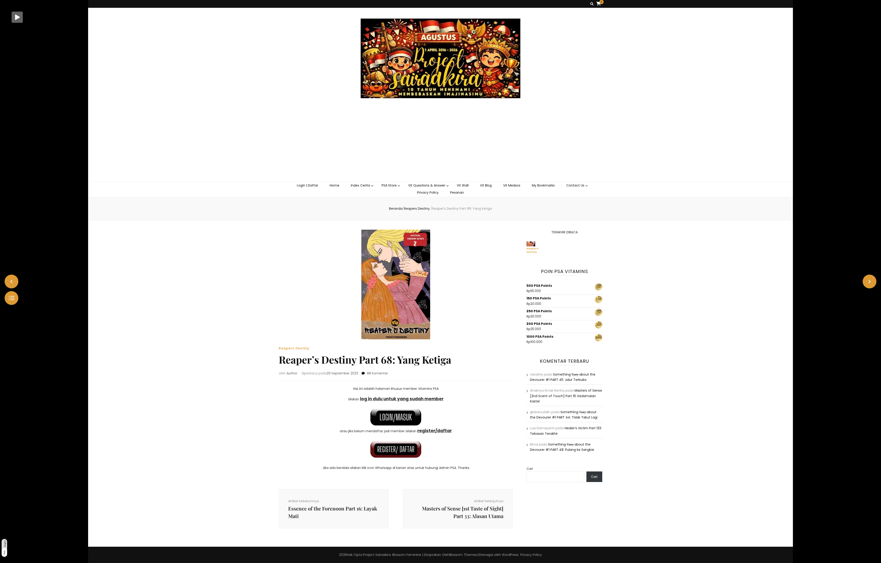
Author (292, 373)
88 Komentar (377, 373)
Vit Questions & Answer (426, 185)
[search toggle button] (592, 4)
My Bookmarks (543, 185)
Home (334, 185)
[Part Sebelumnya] (11, 281)
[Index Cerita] (11, 298)
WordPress (510, 554)
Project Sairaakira (377, 554)
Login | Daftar (307, 185)
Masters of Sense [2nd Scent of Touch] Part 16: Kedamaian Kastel (566, 395)
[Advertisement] (440, 147)
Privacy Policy (428, 192)
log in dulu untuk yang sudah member (401, 399)
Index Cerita (360, 185)
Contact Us (575, 185)
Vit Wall (462, 185)
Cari (530, 468)
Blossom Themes (463, 554)
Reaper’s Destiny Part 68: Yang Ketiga (532, 250)
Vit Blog (486, 185)
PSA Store (389, 185)
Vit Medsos (511, 185)
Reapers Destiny (294, 348)
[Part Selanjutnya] (869, 281)
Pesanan (457, 192)
